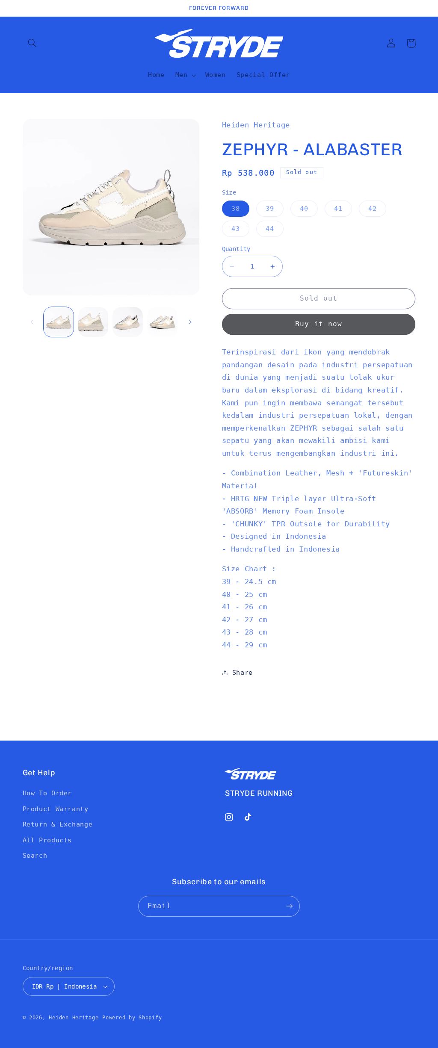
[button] (32, 43)
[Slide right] (190, 322)
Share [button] (242, 672)
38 (240, 210)
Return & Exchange (58, 824)
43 (240, 230)
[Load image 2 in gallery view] (93, 322)
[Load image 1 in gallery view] (59, 322)
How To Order (47, 793)
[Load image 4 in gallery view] (162, 322)
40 (309, 210)
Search (35, 855)
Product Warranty (56, 808)
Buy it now (319, 324)
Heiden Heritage (73, 1018)
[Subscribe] (289, 906)
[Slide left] (32, 322)
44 (275, 230)
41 (343, 210)
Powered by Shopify (132, 1018)
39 (275, 210)
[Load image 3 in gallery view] (127, 322)
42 (377, 210)
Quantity (236, 248)
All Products (47, 840)
